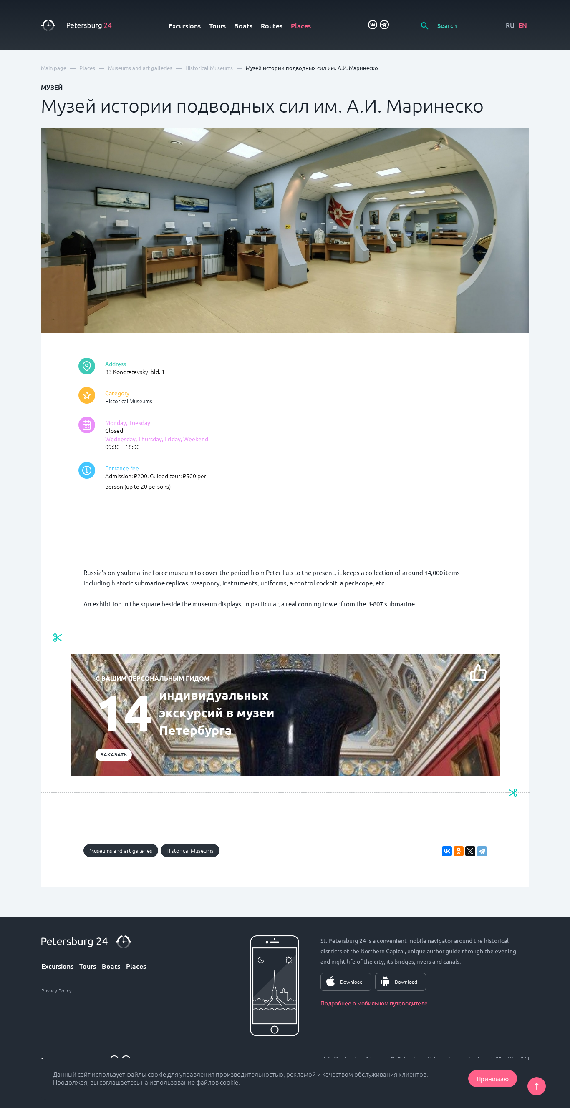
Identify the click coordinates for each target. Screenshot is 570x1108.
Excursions (185, 25)
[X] (470, 851)
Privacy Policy (56, 990)
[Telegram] (482, 851)
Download (351, 981)
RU (510, 25)
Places (301, 25)
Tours (217, 25)
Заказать (114, 754)
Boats (243, 25)
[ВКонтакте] (447, 851)
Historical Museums (128, 401)
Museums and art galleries (120, 850)
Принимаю (493, 1079)
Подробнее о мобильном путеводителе (374, 1003)
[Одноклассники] (459, 851)
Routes (271, 25)
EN (522, 25)
